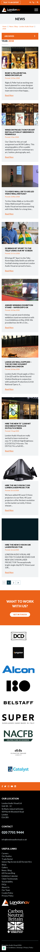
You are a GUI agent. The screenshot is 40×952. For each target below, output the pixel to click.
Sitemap (19, 947)
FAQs (4, 884)
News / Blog (7, 870)
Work (4, 865)
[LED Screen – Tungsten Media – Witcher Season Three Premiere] (20, 652)
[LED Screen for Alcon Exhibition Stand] (20, 669)
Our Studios (7, 856)
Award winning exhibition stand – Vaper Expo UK (19, 306)
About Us (5, 887)
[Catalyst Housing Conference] (20, 769)
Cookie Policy (7, 893)
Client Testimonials (10, 879)
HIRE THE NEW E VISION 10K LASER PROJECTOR (18, 546)
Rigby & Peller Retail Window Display (15, 74)
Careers (5, 853)
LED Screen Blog (8, 873)
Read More (9, 95)
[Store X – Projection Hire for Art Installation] (20, 685)
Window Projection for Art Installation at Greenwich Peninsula (20, 132)
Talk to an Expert (11, 2)
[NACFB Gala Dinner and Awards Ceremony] (20, 735)
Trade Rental (7, 859)
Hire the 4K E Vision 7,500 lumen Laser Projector (17, 486)
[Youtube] (12, 786)
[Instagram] (9, 786)
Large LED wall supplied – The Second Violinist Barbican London (18, 364)
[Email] (30, 2)
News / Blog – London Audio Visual (21, 26)
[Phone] (33, 2)
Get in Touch (20, 614)
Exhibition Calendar (10, 876)
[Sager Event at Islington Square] (20, 752)
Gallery (5, 867)
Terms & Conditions (9, 947)
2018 (4, 29)
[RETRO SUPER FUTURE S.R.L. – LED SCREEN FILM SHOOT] (20, 719)
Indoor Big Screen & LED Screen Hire (17, 862)
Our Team (6, 890)
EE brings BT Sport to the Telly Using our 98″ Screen (18, 249)
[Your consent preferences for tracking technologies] (4, 948)
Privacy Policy (7, 896)
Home (4, 26)
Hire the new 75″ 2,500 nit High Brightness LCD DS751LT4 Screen (18, 425)
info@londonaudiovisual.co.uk (14, 839)
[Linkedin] (15, 786)
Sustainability (7, 881)
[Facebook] (2, 786)
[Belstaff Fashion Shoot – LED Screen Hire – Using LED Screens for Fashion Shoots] (20, 702)
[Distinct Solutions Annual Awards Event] (20, 635)
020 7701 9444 (13, 832)
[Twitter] (5, 786)
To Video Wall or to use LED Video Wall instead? (19, 192)
